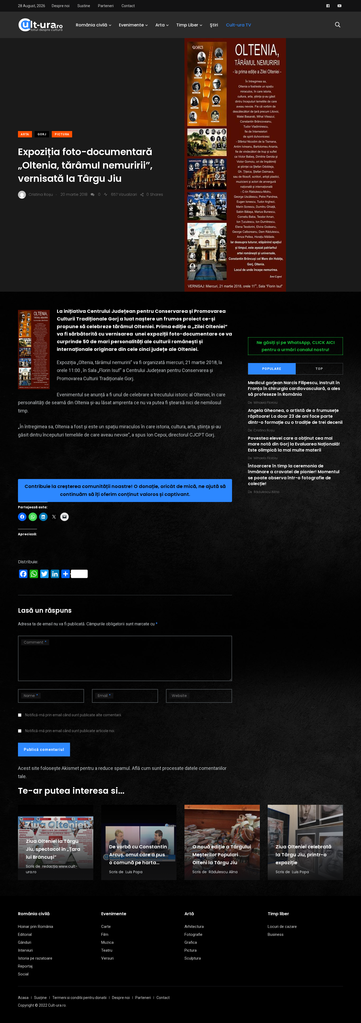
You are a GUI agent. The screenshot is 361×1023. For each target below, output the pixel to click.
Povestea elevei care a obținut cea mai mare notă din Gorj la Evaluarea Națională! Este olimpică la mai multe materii (294, 444)
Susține (40, 998)
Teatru (106, 950)
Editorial (25, 934)
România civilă (91, 25)
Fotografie (193, 934)
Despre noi (61, 6)
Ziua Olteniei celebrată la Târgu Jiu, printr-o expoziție (303, 854)
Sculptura (192, 958)
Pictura (62, 134)
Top (319, 369)
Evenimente (131, 25)
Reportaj (25, 966)
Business (276, 934)
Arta (160, 25)
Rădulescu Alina (266, 492)
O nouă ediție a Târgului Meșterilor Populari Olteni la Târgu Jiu (221, 854)
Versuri (107, 958)
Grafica (190, 942)
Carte (106, 926)
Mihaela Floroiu (265, 402)
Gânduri (24, 942)
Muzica (107, 942)
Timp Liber (187, 25)
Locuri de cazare (282, 926)
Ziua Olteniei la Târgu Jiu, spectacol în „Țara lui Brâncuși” (53, 849)
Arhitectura (194, 926)
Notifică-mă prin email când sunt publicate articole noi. (70, 731)
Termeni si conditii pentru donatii (79, 998)
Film (104, 934)
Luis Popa (134, 872)
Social (23, 974)
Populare (271, 369)
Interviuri (25, 950)
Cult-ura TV (238, 25)
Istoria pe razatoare (35, 958)
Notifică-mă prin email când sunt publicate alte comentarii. (73, 715)
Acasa (23, 998)
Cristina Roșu (264, 430)
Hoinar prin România (35, 926)
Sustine (83, 6)
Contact (128, 6)
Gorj (42, 134)
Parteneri (106, 6)
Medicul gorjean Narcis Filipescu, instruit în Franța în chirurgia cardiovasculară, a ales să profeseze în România (294, 389)
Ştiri (214, 25)
